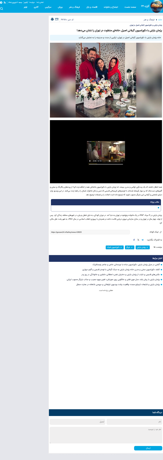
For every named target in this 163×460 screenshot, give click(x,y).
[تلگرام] (1, 2)
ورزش (60, 7)
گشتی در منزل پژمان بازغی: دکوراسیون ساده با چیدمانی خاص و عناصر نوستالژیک (126, 264)
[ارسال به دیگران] (56, 20)
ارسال (148, 448)
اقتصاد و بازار (92, 7)
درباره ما (32, 2)
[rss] (5, 2)
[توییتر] (138, 240)
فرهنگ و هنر (74, 7)
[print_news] (52, 19)
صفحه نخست (130, 7)
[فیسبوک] (134, 240)
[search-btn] (1, 9)
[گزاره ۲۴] (156, 6)
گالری (36, 7)
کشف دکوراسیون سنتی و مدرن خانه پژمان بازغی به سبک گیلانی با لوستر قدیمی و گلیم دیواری (121, 269)
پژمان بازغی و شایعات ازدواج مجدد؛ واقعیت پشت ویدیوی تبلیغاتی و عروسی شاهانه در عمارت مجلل (118, 284)
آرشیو (26, 2)
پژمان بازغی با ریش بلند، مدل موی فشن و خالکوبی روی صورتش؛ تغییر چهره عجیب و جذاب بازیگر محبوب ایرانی (113, 279)
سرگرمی (48, 7)
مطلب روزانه (154, 202)
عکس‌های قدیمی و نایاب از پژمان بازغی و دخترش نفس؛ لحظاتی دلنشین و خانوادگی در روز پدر (121, 274)
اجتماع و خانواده (111, 7)
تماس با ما (40, 2)
